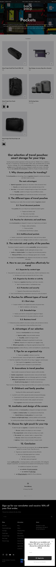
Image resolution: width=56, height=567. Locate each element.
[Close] (52, 541)
